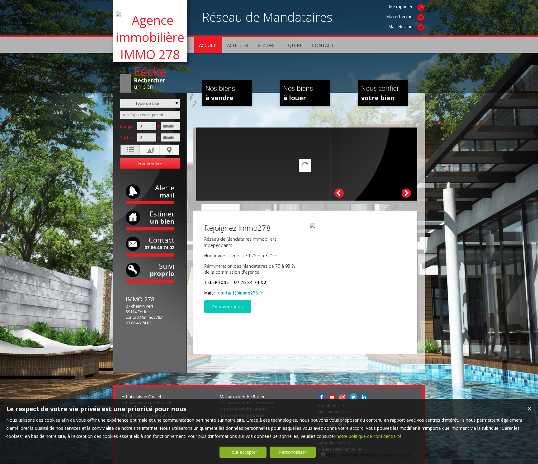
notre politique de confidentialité (369, 436)
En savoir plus (227, 306)
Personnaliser (292, 452)
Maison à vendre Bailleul (243, 396)
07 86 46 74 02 (138, 323)
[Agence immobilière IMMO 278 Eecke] (150, 71)
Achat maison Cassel (141, 396)
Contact (159, 242)
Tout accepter (243, 452)
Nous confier (380, 92)
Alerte (164, 191)
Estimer (162, 217)
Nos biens (220, 92)
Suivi (162, 269)
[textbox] (150, 115)
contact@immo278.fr (145, 317)
